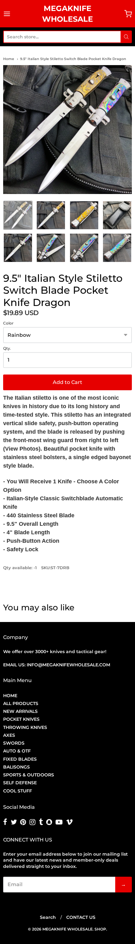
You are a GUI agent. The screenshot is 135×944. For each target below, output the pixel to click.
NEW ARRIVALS (20, 711)
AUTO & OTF (17, 751)
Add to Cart (67, 382)
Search (48, 917)
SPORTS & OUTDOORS (28, 775)
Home (8, 59)
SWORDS (13, 743)
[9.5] (18, 215)
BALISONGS (16, 767)
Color (8, 323)
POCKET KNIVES (21, 719)
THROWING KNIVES (25, 727)
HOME (10, 695)
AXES (9, 735)
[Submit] (126, 37)
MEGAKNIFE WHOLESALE (67, 14)
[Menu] (10, 14)
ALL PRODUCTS (20, 703)
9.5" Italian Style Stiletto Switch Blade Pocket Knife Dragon (73, 59)
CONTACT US (80, 917)
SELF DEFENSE (20, 783)
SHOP (100, 929)
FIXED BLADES (20, 759)
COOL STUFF (17, 791)
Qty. (7, 348)
